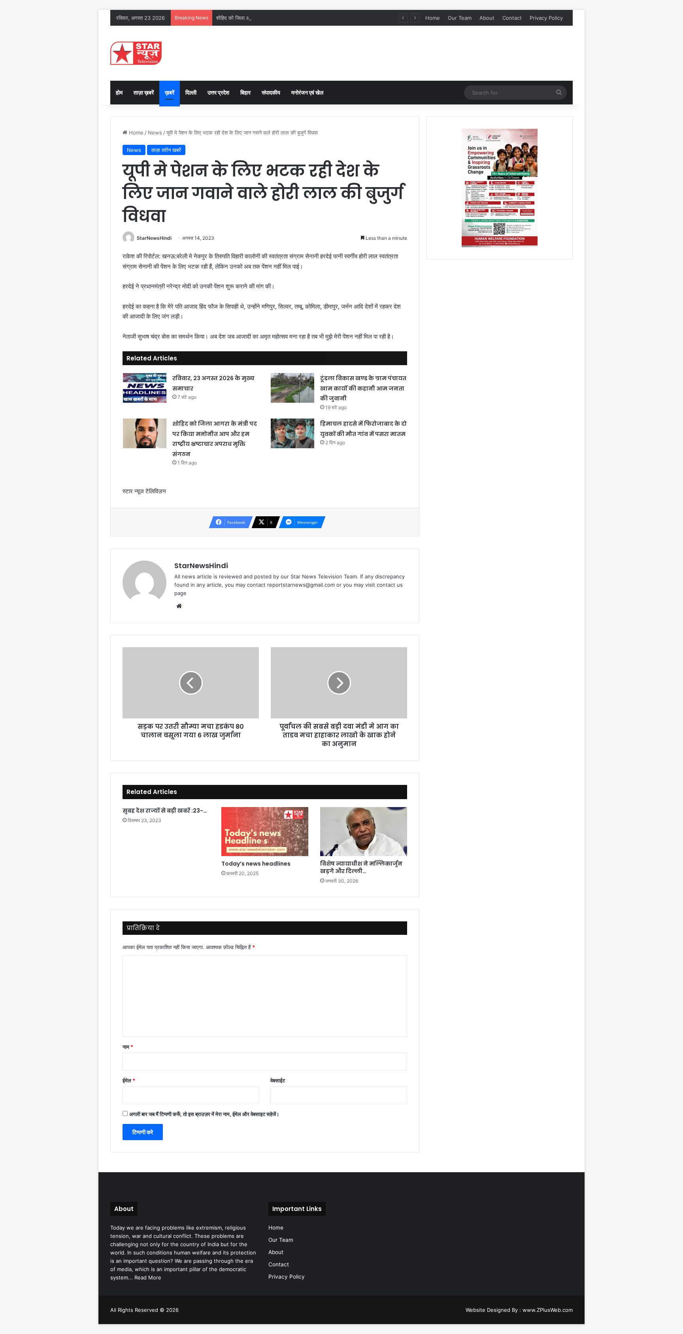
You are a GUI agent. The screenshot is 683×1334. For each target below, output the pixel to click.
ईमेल (129, 1080)
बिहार (245, 92)
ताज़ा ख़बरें (144, 92)
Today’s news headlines (256, 864)
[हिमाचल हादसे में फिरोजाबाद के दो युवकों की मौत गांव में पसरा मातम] (292, 433)
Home (432, 18)
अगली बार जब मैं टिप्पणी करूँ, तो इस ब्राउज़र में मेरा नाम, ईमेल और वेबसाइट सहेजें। (204, 1114)
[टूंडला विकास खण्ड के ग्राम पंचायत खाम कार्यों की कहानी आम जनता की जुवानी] (292, 388)
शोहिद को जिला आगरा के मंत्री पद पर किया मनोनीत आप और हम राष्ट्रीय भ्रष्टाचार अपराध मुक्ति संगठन (312, 18)
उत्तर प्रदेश (218, 92)
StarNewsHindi (154, 238)
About (486, 18)
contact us (390, 585)
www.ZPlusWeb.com (548, 1310)
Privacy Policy (546, 18)
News (155, 132)
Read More (147, 1277)
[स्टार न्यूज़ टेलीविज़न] (136, 53)
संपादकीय (271, 92)
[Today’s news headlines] (264, 831)
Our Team (460, 18)
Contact (512, 18)
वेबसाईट (277, 1080)
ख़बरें (169, 92)
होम (119, 92)
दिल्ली (190, 92)
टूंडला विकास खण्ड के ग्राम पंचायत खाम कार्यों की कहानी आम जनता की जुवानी (363, 388)
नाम (128, 1047)
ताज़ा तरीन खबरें (166, 150)
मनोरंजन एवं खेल (307, 92)
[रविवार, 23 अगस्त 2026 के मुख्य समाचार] (144, 388)
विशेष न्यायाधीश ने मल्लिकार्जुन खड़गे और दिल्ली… (361, 867)
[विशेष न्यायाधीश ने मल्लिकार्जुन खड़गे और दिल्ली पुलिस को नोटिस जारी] (363, 831)
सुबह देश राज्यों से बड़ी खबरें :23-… (165, 811)
